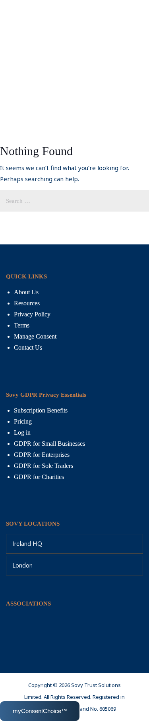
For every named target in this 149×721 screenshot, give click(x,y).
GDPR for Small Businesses (49, 443)
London (22, 565)
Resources (27, 303)
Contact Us (28, 347)
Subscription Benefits (41, 410)
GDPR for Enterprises (42, 454)
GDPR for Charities (39, 476)
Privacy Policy (32, 314)
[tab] (74, 543)
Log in (22, 432)
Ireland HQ (27, 543)
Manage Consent (35, 336)
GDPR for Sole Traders (43, 465)
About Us (26, 292)
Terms (21, 325)
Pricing (23, 421)
